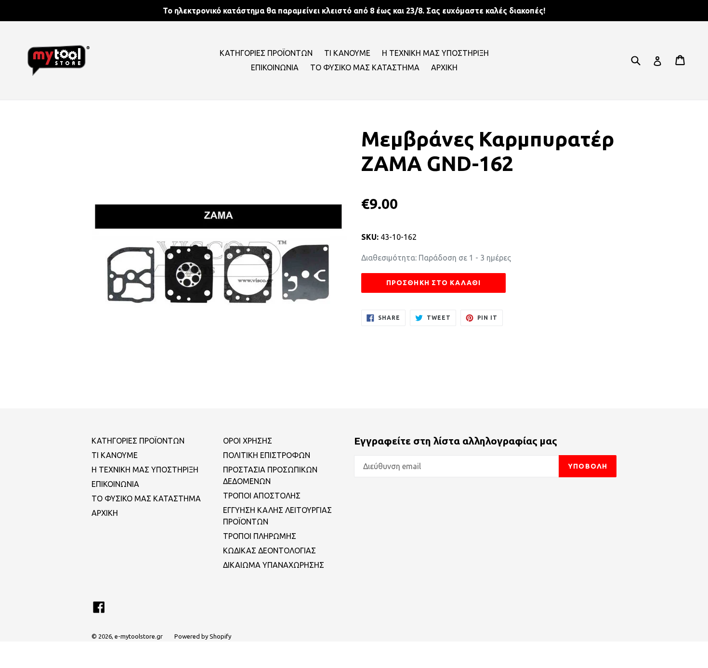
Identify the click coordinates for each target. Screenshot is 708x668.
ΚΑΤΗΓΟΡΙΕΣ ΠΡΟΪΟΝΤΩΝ (266, 53)
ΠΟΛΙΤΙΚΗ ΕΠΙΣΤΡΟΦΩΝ (266, 455)
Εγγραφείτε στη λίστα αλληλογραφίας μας (455, 440)
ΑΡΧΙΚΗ (444, 67)
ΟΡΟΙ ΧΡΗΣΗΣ (247, 440)
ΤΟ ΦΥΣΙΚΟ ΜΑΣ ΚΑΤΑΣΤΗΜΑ (365, 67)
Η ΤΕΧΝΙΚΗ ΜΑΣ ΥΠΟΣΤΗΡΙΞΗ (435, 53)
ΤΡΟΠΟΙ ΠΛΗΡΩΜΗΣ (259, 536)
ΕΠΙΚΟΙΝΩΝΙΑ (275, 67)
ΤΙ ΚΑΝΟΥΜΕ (347, 53)
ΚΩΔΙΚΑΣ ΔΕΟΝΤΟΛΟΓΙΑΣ (269, 550)
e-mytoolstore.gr (139, 636)
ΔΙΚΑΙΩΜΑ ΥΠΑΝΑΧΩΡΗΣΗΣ (273, 565)
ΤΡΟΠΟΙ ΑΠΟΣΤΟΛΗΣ (262, 495)
